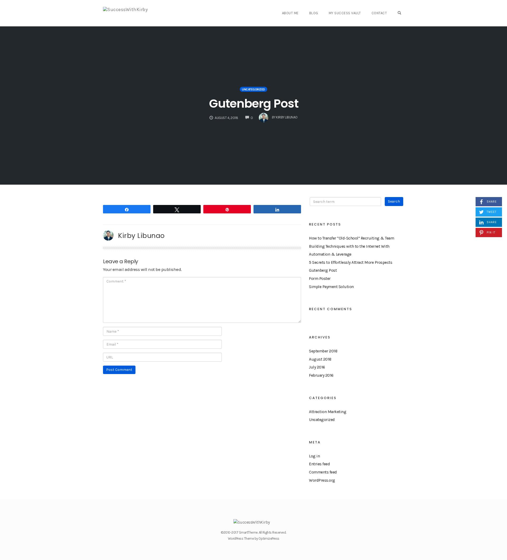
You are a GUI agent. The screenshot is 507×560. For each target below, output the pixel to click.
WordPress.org (322, 480)
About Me (290, 13)
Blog (313, 13)
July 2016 (317, 367)
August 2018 (320, 359)
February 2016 (321, 375)
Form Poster (320, 278)
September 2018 (323, 351)
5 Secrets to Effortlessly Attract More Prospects (350, 262)
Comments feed (323, 472)
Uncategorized (253, 89)
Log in (314, 456)
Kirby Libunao (141, 235)
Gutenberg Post (253, 103)
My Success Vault (345, 13)
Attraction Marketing (327, 411)
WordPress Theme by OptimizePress (253, 538)
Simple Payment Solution (331, 286)
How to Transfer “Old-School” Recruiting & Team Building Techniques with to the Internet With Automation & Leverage (351, 246)
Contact (379, 13)
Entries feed (319, 464)
